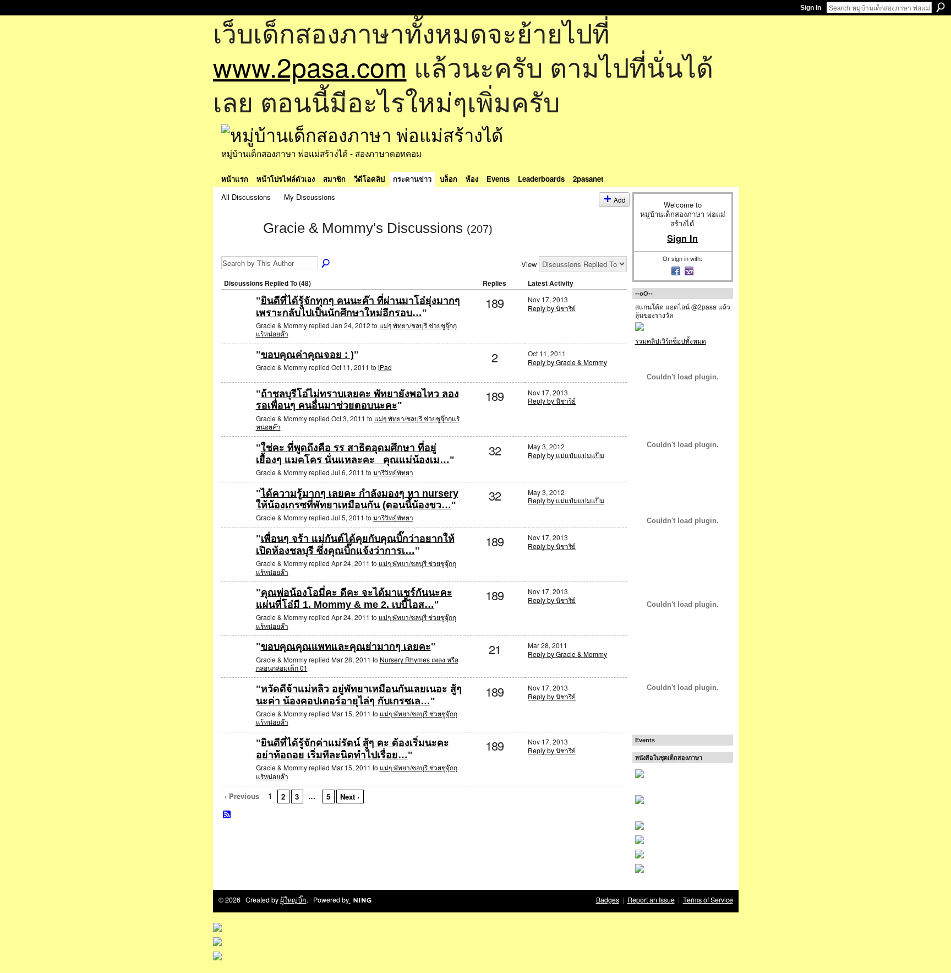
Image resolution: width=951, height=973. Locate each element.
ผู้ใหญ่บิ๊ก (293, 900)
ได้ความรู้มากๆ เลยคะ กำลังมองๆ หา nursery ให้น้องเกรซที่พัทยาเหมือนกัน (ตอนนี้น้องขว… (357, 499)
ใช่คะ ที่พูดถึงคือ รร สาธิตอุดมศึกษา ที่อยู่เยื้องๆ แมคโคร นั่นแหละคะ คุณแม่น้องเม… (353, 453)
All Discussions (246, 197)
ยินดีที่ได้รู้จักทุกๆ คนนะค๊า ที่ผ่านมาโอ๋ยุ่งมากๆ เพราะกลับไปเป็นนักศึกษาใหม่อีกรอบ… (358, 306)
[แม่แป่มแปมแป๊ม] (237, 465)
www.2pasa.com (310, 66)
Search (940, 7)
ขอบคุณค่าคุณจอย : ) (307, 354)
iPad (385, 367)
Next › (349, 796)
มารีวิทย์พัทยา (393, 472)
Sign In (810, 8)
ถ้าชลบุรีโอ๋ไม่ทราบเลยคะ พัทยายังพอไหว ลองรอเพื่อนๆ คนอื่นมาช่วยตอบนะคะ (357, 399)
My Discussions (309, 197)
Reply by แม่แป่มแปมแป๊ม (566, 455)
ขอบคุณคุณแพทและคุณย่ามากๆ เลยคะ (346, 646)
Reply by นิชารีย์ (552, 308)
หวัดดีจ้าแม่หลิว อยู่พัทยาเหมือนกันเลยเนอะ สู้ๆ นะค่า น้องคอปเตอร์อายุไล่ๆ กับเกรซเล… (359, 694)
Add (620, 199)
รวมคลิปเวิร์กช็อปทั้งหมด (670, 340)
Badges (607, 900)
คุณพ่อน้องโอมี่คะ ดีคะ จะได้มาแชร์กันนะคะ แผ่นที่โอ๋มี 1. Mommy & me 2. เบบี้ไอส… (354, 598)
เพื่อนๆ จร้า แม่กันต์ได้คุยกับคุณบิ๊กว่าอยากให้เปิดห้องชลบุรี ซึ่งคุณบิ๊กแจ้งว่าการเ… (355, 544)
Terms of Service (708, 900)
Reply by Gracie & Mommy (567, 362)
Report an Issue (651, 900)
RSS (227, 815)
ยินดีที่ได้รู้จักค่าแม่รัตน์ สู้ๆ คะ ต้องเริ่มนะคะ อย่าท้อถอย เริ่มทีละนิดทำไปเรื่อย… (352, 748)
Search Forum (326, 264)
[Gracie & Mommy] (238, 247)
